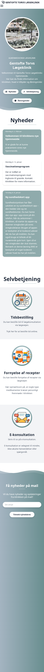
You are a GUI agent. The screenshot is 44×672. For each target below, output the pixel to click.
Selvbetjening (32, 91)
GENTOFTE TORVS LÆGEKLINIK (22, 2)
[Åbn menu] (2, 6)
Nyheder (12, 91)
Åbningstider (23, 100)
